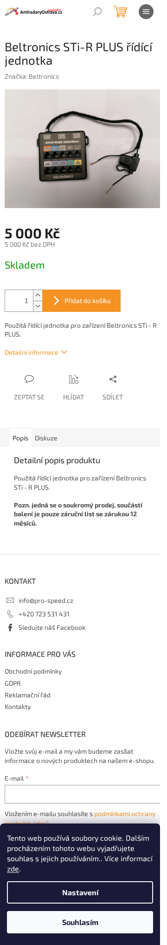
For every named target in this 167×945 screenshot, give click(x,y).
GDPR (13, 683)
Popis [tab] (20, 438)
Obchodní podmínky (33, 671)
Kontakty (18, 706)
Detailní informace (31, 352)
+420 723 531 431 (44, 614)
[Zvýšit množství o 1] (37, 295)
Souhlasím (80, 922)
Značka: (32, 76)
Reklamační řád (28, 695)
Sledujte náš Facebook (52, 627)
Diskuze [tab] (46, 438)
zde (13, 868)
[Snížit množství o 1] (37, 306)
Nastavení (80, 892)
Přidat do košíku (87, 300)
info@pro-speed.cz (46, 600)
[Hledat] (97, 11)
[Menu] (146, 11)
